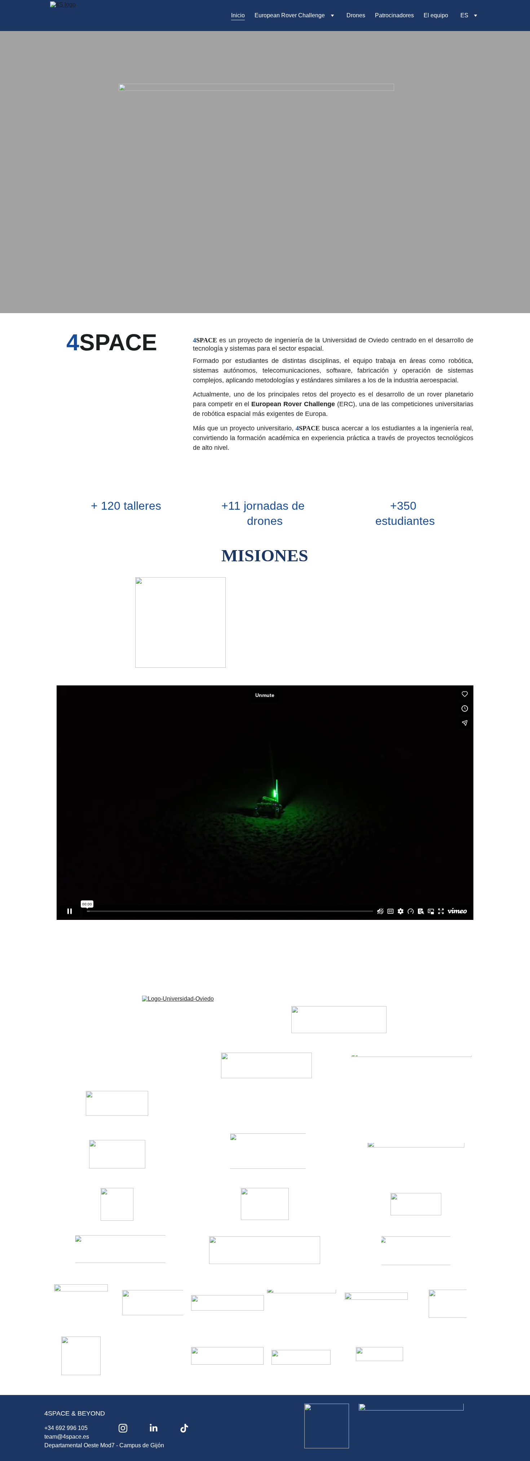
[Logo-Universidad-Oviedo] (203, 1017)
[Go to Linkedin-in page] (153, 1428)
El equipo (436, 15)
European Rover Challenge (290, 15)
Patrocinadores (394, 15)
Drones (355, 15)
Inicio (238, 15)
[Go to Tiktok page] (184, 1428)
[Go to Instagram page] (123, 1428)
